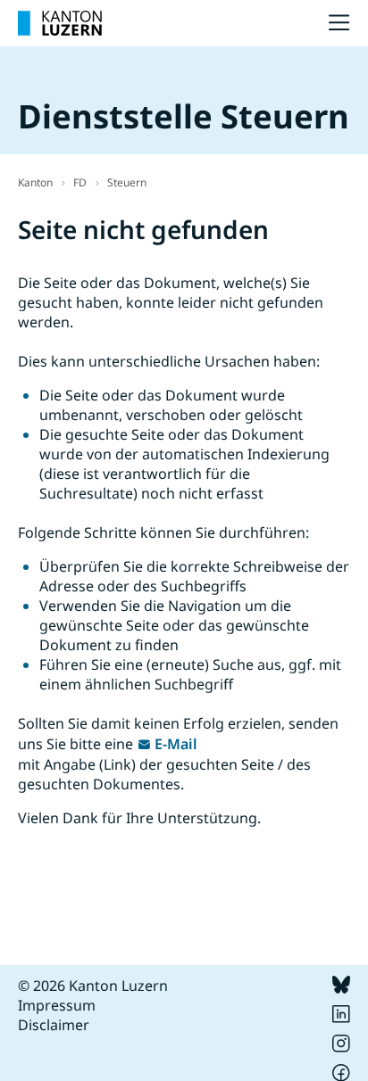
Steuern (126, 182)
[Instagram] (341, 1047)
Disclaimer (53, 1025)
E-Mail (176, 744)
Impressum (57, 1005)
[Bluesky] (341, 988)
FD (80, 182)
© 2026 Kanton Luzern (93, 985)
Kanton (35, 182)
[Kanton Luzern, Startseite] (60, 23)
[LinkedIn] (341, 1017)
